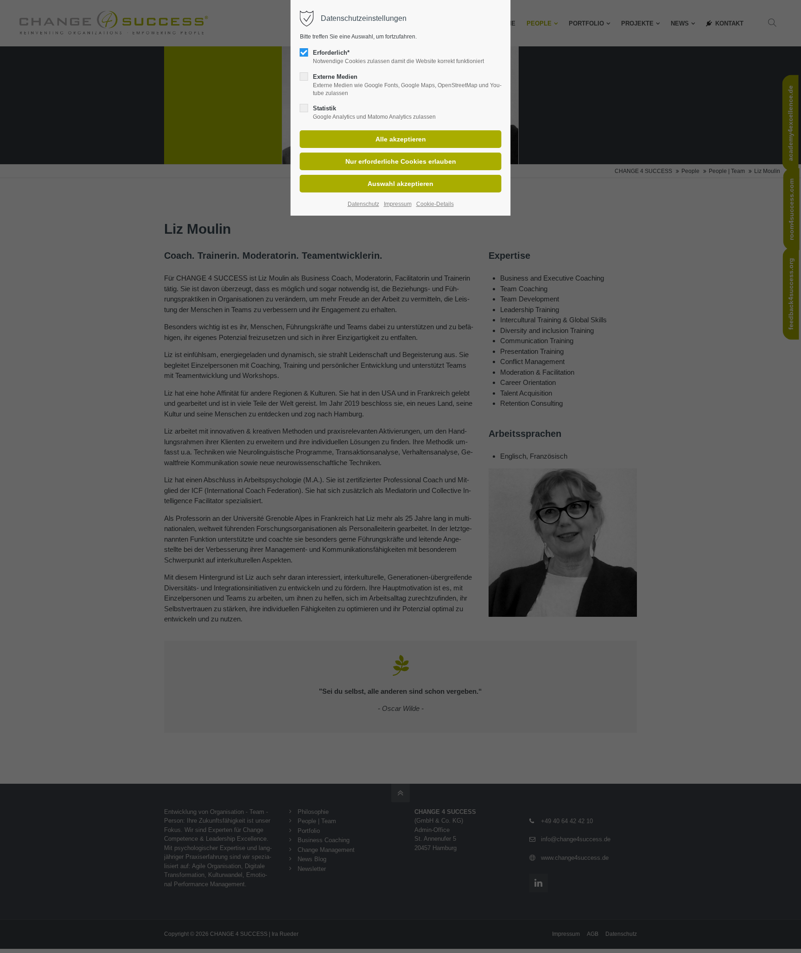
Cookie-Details (435, 204)
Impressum (398, 204)
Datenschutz (363, 204)
